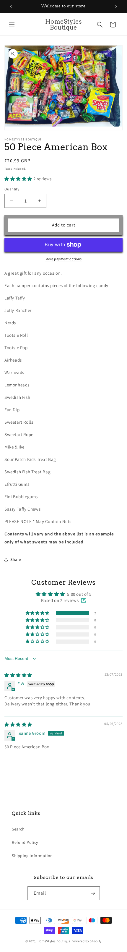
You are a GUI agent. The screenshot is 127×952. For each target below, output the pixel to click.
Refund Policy (25, 842)
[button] (11, 24)
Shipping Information (32, 855)
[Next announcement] (116, 6)
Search (18, 829)
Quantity (11, 189)
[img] (18, 675)
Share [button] (15, 559)
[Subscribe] (93, 893)
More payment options (63, 259)
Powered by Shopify (86, 941)
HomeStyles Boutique (54, 941)
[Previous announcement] (10, 6)
